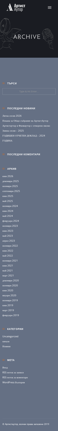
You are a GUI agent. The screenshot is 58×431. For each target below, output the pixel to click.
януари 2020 (9, 295)
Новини (6, 346)
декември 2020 (10, 280)
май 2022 (7, 255)
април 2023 (8, 240)
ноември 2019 (10, 300)
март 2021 (8, 275)
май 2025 (7, 201)
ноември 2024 (10, 205)
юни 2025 (7, 196)
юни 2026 (7, 176)
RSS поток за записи (13, 372)
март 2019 (8, 310)
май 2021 (7, 270)
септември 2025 (11, 191)
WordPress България (13, 382)
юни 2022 (7, 250)
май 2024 (7, 215)
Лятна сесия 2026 (12, 115)
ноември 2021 (10, 260)
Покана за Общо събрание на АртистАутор (25, 120)
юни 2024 (7, 210)
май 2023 (7, 235)
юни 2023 (7, 230)
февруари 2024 (10, 220)
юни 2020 (7, 290)
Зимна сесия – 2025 (13, 130)
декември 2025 (10, 181)
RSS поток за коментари (15, 377)
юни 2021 (7, 265)
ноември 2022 (10, 245)
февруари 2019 (10, 315)
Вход (5, 367)
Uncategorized (10, 336)
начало (6, 341)
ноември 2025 (10, 186)
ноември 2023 (10, 225)
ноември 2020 (10, 285)
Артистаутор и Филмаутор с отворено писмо (26, 125)
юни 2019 (7, 305)
